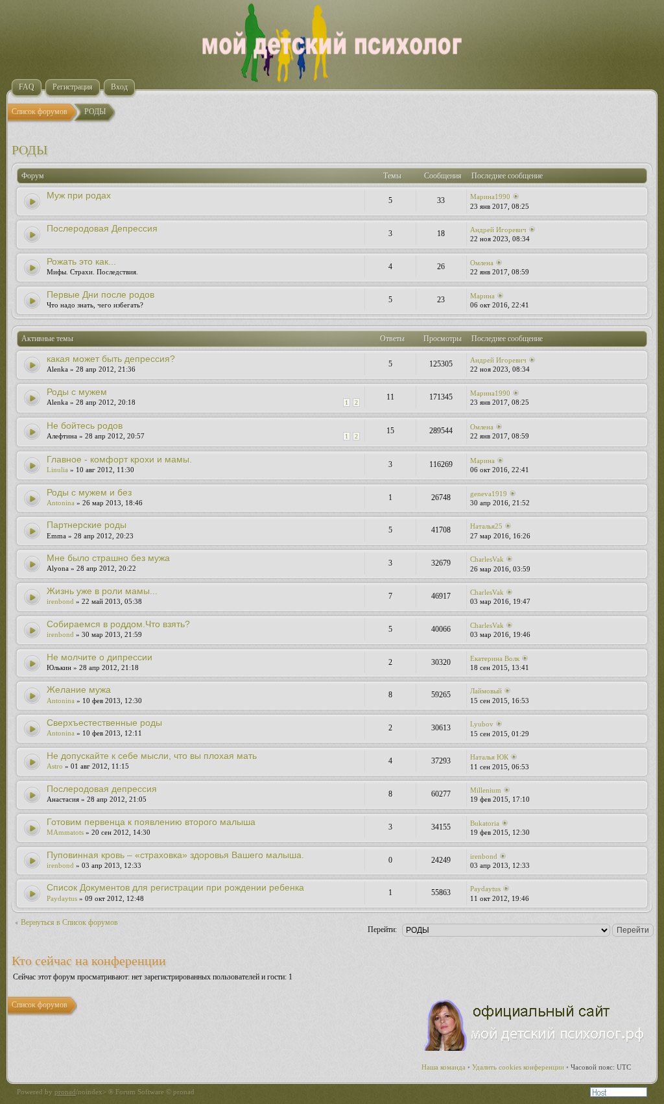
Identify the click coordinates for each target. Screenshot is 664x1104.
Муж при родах (79, 195)
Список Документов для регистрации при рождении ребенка (175, 887)
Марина (482, 296)
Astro (55, 766)
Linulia (57, 470)
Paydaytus (62, 898)
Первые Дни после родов (100, 294)
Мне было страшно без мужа (108, 558)
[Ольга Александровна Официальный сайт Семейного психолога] (534, 1048)
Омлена (481, 263)
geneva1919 (488, 494)
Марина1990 (490, 196)
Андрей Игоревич (498, 230)
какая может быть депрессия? (111, 359)
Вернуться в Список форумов (69, 922)
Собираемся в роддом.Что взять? (118, 624)
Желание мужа (79, 689)
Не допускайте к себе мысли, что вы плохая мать (152, 755)
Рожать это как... (81, 261)
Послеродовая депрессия (102, 789)
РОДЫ (29, 150)
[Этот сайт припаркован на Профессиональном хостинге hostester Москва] (618, 1094)
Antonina (61, 503)
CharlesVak (487, 559)
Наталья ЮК (489, 757)
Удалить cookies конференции (518, 1067)
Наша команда (443, 1067)
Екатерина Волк (494, 658)
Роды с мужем (77, 392)
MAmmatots (65, 832)
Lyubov (481, 724)
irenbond (60, 601)
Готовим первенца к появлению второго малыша (151, 822)
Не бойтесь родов (85, 425)
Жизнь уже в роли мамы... (102, 591)
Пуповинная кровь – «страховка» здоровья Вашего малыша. (175, 855)
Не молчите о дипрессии (99, 657)
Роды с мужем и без (89, 492)
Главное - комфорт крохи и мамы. (119, 459)
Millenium (485, 790)
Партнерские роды (86, 525)
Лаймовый (486, 691)
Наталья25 (486, 526)
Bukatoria (484, 823)
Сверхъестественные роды (104, 722)
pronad (65, 1092)
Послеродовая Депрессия (102, 228)
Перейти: (382, 929)
